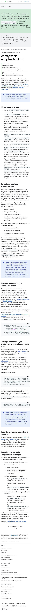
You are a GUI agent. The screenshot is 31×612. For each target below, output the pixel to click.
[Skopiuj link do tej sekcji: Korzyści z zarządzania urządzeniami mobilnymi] (22, 455)
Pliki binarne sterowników (6, 559)
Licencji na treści (14, 535)
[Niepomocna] (19, 52)
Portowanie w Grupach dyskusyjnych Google (11, 580)
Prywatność (10, 606)
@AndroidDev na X (5, 568)
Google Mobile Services (6, 593)
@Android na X (4, 565)
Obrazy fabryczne (5, 557)
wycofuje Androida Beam (21, 412)
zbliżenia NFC (4, 361)
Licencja (4, 606)
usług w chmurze (22, 351)
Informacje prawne (21, 603)
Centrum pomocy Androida (7, 586)
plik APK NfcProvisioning (22, 84)
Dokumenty (7, 49)
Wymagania (4, 550)
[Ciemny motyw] (27, 324)
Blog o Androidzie (5, 570)
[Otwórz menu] (2, 1)
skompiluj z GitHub (7, 301)
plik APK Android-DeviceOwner (9, 86)
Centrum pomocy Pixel (6, 589)
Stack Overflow (4, 596)
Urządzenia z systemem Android (19, 49)
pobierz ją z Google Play (23, 299)
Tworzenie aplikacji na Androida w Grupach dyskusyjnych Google (14, 578)
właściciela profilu (13, 439)
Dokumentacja (6, 6)
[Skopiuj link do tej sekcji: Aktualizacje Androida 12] (22, 107)
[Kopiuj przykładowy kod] (29, 324)
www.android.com (5, 591)
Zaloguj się (26, 1)
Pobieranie (3, 552)
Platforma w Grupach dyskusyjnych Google (11, 575)
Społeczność (12, 603)
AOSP (2, 49)
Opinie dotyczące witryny (20, 606)
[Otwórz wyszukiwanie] (18, 2)
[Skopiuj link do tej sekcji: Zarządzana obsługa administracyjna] (15, 186)
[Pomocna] (17, 52)
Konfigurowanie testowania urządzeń (16, 521)
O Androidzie (4, 603)
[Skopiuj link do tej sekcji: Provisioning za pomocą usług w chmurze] (9, 434)
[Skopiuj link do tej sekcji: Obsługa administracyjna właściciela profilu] (17, 286)
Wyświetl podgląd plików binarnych (9, 555)
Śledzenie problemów (6, 598)
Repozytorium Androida (6, 548)
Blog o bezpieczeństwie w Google (9, 572)
